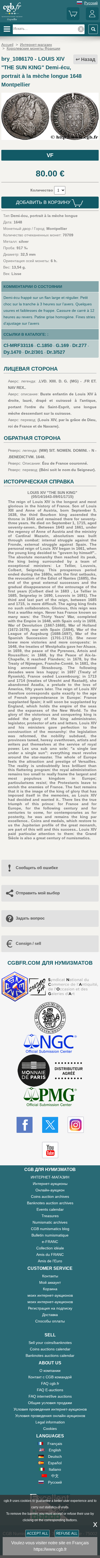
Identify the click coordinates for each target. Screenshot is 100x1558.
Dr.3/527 (56, 352)
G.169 (62, 345)
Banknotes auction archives (50, 1203)
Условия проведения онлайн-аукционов (50, 1416)
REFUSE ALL (66, 1533)
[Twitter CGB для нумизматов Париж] (50, 1125)
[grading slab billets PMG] (50, 1097)
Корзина (50, 1289)
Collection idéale (50, 1248)
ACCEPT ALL (37, 1533)
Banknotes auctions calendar (50, 1355)
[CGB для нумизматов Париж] (12, 20)
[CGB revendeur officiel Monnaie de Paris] (50, 1070)
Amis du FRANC (50, 1254)
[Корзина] (73, 19)
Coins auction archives (50, 1196)
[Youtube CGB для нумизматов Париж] (50, 1150)
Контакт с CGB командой (50, 1377)
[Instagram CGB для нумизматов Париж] (76, 1125)
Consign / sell (28, 943)
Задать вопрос (30, 918)
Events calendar (50, 1209)
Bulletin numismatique (50, 1235)
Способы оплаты (50, 1321)
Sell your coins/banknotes (50, 1342)
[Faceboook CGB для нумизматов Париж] (25, 1125)
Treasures (50, 1216)
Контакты (50, 1276)
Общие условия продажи (50, 1403)
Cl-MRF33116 (18, 345)
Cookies (50, 1428)
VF (50, 155)
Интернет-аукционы (50, 1183)
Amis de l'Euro (50, 1261)
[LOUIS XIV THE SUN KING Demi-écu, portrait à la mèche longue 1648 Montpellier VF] (50, 138)
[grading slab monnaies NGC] (50, 1044)
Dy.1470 (12, 352)
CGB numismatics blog (50, 1229)
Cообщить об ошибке (37, 867)
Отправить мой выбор (38, 893)
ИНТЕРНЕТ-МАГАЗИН (50, 1177)
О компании (50, 1370)
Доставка (50, 1315)
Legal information (50, 1422)
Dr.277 (79, 345)
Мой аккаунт (50, 1282)
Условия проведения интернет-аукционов (50, 1409)
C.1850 (44, 345)
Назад (88, 59)
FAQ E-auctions (50, 1390)
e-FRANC (50, 1241)
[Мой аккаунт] (92, 19)
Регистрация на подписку (50, 1308)
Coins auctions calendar (50, 1349)
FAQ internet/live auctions (50, 1396)
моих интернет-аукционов (50, 1295)
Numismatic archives (50, 1222)
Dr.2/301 (34, 352)
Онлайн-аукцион (50, 1190)
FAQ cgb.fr (50, 1383)
